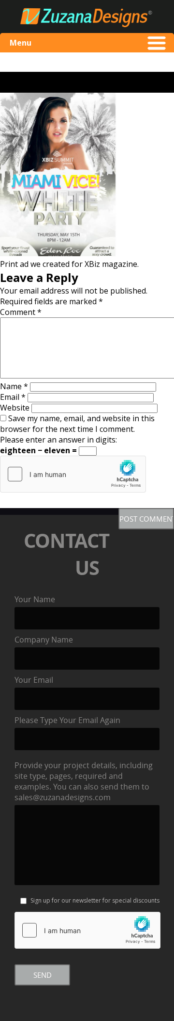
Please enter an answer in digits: (58, 439)
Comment (21, 312)
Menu (20, 42)
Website (14, 407)
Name (14, 386)
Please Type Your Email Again (67, 720)
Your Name (34, 599)
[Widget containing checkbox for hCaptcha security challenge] (73, 474)
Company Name (43, 639)
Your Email (33, 680)
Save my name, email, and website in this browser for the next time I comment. (77, 423)
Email (13, 397)
